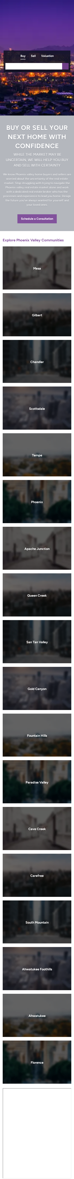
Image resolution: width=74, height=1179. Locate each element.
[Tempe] (37, 454)
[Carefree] (37, 875)
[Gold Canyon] (37, 688)
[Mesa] (37, 268)
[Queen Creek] (37, 594)
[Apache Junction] (37, 548)
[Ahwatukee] (37, 1015)
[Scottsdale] (37, 408)
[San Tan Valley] (37, 641)
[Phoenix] (37, 501)
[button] (65, 66)
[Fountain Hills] (37, 735)
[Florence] (37, 1062)
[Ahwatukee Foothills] (37, 968)
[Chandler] (37, 361)
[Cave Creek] (37, 828)
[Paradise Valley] (37, 781)
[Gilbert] (37, 314)
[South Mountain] (37, 922)
